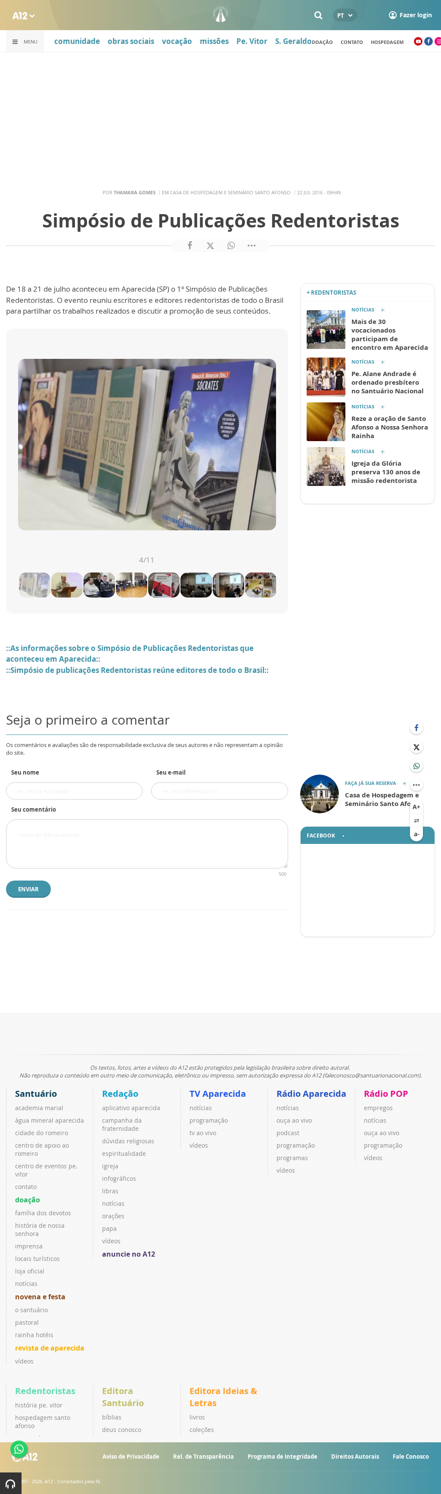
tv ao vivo (202, 1133)
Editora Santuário (123, 1397)
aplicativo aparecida (131, 1108)
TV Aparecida (217, 1093)
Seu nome (25, 772)
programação (208, 1120)
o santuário (31, 1310)
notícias (26, 1283)
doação (322, 42)
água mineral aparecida (49, 1120)
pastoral (27, 1322)
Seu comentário (33, 809)
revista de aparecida (49, 1348)
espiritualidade (124, 1153)
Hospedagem (387, 42)
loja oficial (29, 1271)
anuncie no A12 (128, 1254)
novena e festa (40, 1296)
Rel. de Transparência (203, 1456)
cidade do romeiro (41, 1133)
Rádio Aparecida (311, 1093)
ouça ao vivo (294, 1120)
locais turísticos (37, 1258)
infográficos (119, 1178)
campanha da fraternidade (122, 1124)
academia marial (39, 1108)
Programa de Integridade (282, 1456)
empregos (378, 1108)
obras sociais (131, 41)
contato (26, 1187)
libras (110, 1191)
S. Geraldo (293, 41)
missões (214, 41)
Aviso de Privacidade (130, 1456)
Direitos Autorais (355, 1456)
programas (292, 1158)
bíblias (111, 1417)
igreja (110, 1166)
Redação (120, 1093)
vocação (177, 41)
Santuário (36, 1093)
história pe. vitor (38, 1405)
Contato (352, 42)
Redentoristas (45, 1391)
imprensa (29, 1246)
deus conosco (121, 1430)
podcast (287, 1133)
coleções (201, 1430)
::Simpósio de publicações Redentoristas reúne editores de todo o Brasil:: (137, 670)
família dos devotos (43, 1213)
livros (197, 1417)
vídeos (24, 1361)
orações (113, 1216)
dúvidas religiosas (128, 1141)
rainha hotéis (34, 1335)
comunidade (77, 41)
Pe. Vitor (251, 41)
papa (109, 1228)
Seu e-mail (171, 772)
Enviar (28, 889)
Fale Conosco (411, 1456)
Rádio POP (386, 1093)
